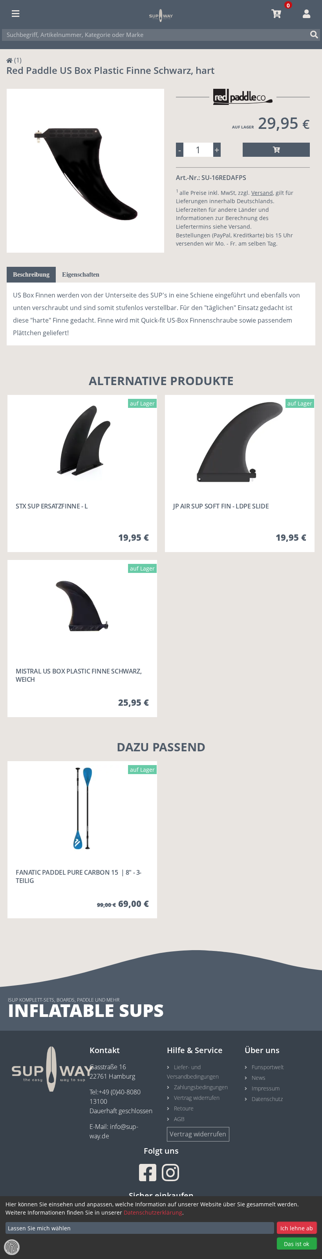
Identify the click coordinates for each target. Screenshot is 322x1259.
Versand (262, 192)
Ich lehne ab (296, 1228)
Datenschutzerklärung (153, 1212)
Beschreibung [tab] (31, 274)
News (258, 1077)
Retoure (184, 1108)
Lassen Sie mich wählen (39, 1228)
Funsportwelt (268, 1067)
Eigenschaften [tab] (80, 274)
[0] (276, 13)
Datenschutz (267, 1099)
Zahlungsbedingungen (201, 1087)
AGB (179, 1119)
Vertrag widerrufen (197, 1097)
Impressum (266, 1088)
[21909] (276, 150)
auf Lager (243, 127)
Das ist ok (296, 1244)
